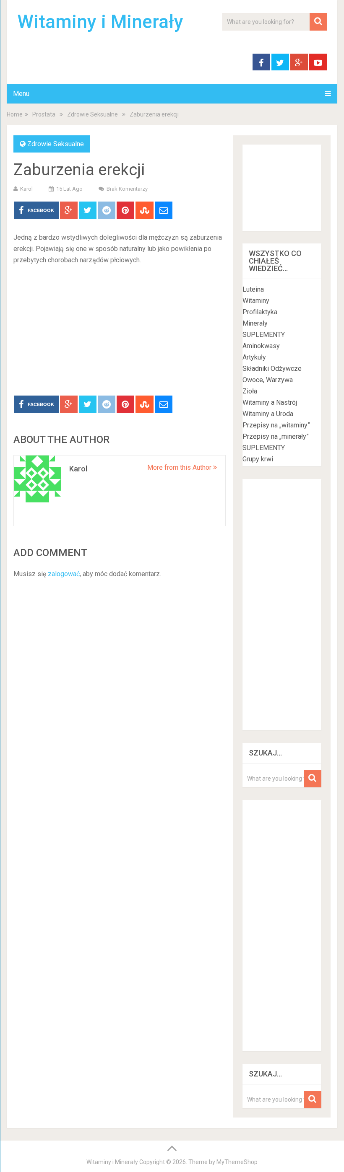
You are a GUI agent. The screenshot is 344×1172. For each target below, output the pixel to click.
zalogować (64, 574)
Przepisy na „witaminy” (276, 425)
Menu (21, 94)
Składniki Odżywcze (272, 369)
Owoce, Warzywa (267, 380)
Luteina (253, 289)
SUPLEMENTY (263, 335)
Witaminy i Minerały (100, 22)
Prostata (43, 114)
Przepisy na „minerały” (275, 436)
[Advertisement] (119, 332)
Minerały (255, 323)
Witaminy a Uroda (267, 414)
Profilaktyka (259, 312)
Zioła (249, 391)
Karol (26, 189)
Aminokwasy (261, 346)
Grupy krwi (257, 459)
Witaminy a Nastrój (269, 402)
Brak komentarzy (127, 189)
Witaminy (255, 301)
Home (15, 114)
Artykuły (254, 357)
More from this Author (180, 467)
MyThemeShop (237, 1162)
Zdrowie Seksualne (92, 114)
